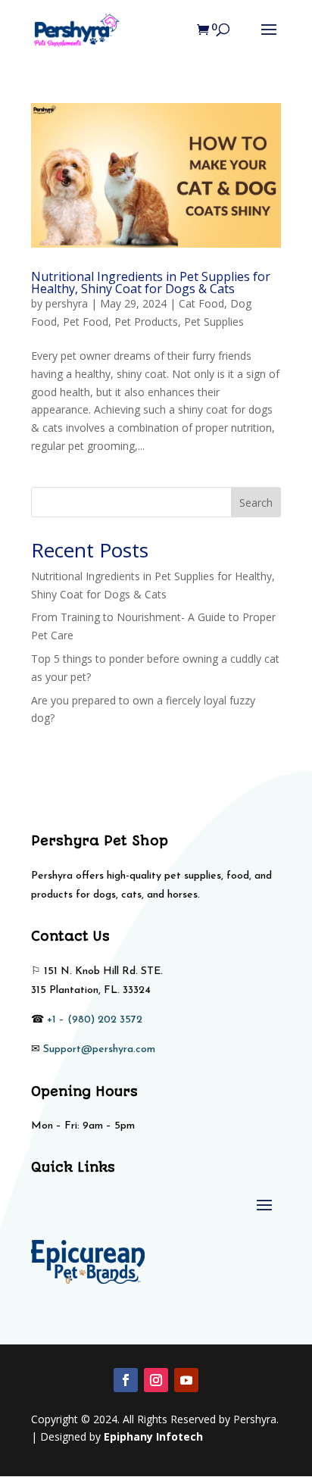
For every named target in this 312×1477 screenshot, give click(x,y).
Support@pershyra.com (99, 1049)
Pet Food (85, 321)
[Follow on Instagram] (156, 1380)
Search (256, 502)
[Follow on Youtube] (186, 1380)
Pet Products (146, 321)
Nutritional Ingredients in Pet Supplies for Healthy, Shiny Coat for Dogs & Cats (150, 282)
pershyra (66, 303)
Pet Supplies (214, 321)
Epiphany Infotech (153, 1436)
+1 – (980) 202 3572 (94, 1020)
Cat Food (201, 303)
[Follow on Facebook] (126, 1380)
